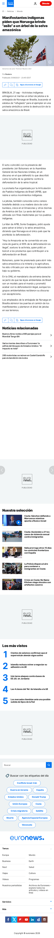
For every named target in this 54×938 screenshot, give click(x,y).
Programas (34, 879)
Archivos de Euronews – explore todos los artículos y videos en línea (40, 889)
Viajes (5, 873)
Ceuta (38, 804)
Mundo (20, 11)
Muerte (10, 818)
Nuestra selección (17, 510)
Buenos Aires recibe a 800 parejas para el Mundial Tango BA (21, 335)
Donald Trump (39, 797)
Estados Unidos (16, 797)
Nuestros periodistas (12, 885)
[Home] (3, 11)
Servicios (6, 902)
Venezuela (27, 825)
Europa (5, 855)
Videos (5, 879)
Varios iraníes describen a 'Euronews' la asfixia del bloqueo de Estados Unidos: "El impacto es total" (22, 346)
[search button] (49, 765)
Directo (45, 3)
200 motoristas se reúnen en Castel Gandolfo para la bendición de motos (23, 356)
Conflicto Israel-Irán (27, 783)
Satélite (39, 811)
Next (4, 867)
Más (4, 909)
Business (6, 861)
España (40, 790)
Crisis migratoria (19, 811)
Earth (31, 861)
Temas (5, 848)
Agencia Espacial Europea (35, 818)
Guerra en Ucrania (19, 790)
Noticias (10, 11)
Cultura (32, 873)
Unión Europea (20, 804)
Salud (31, 867)
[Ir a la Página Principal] (10, 3)
